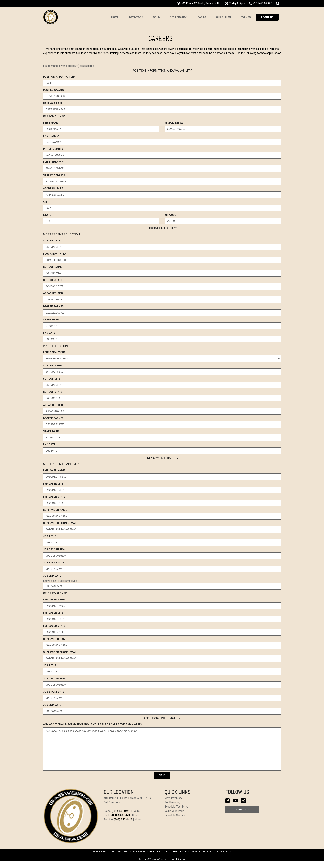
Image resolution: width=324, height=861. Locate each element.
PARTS (202, 17)
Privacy (172, 859)
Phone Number (53, 149)
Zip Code (170, 214)
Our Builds (223, 17)
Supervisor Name (55, 510)
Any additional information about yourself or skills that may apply (92, 724)
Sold (156, 17)
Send (162, 775)
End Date (49, 332)
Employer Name (54, 470)
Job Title (49, 536)
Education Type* (54, 253)
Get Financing (172, 802)
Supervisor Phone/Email (60, 523)
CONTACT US (242, 809)
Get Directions (112, 802)
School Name (52, 266)
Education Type (54, 352)
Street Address (54, 175)
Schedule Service (175, 815)
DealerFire (153, 851)
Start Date (51, 319)
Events (246, 17)
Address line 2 (53, 188)
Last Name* (51, 135)
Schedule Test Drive (176, 806)
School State (52, 280)
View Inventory (173, 798)
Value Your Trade (174, 811)
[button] (278, 3)
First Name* (51, 122)
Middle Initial (174, 122)
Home (115, 17)
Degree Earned (53, 306)
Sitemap (181, 859)
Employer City (53, 483)
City (46, 201)
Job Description (54, 549)
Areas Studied (53, 293)
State (47, 214)
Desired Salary (53, 89)
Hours (136, 811)
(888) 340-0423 (121, 811)
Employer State (54, 496)
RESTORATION (179, 17)
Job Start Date (53, 562)
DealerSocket (175, 851)
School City (51, 240)
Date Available (53, 103)
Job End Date (52, 575)
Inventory (136, 17)
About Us (267, 17)
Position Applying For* (59, 76)
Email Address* (53, 162)
